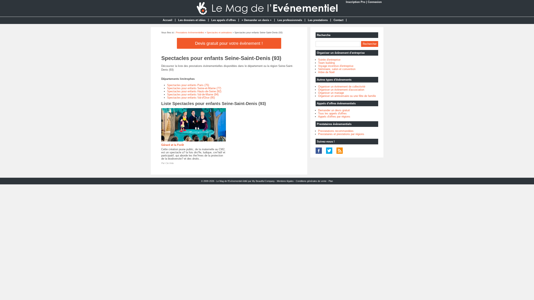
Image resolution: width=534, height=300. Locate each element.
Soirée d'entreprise (329, 59)
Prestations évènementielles (190, 32)
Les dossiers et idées (191, 20)
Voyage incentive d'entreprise (335, 66)
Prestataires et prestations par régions (341, 134)
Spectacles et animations (219, 32)
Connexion (375, 2)
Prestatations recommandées (336, 130)
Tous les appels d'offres (332, 113)
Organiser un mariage (331, 92)
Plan (331, 181)
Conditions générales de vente (311, 181)
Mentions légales (285, 181)
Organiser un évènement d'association (341, 89)
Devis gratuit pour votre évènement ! (229, 43)
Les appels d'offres (223, 20)
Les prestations (318, 20)
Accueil (167, 20)
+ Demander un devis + (257, 20)
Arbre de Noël (326, 72)
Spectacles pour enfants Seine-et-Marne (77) (194, 88)
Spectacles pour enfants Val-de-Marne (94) (193, 94)
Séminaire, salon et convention (336, 69)
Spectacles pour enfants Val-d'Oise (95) (191, 97)
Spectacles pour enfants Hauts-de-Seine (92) (194, 91)
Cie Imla (169, 163)
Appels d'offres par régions (334, 116)
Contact (338, 20)
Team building (326, 62)
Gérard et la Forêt (172, 144)
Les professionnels (289, 20)
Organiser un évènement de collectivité (341, 86)
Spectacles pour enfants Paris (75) (188, 85)
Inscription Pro (355, 2)
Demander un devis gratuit (334, 110)
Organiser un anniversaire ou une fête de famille (347, 96)
